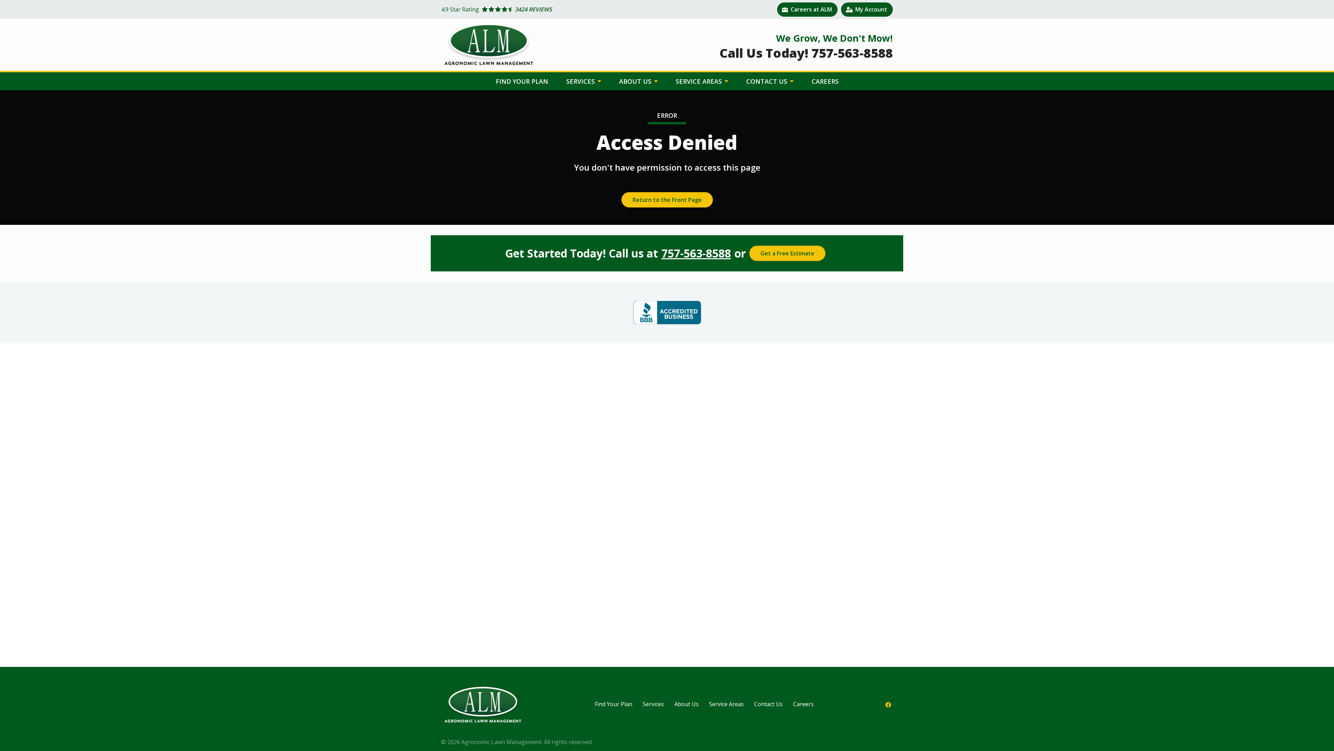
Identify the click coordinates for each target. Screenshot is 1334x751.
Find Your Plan (522, 81)
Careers (825, 81)
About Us (636, 81)
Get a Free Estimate (787, 253)
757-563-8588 (696, 253)
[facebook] (888, 704)
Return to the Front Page (667, 200)
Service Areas (700, 81)
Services (581, 81)
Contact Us (767, 81)
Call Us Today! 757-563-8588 (806, 53)
